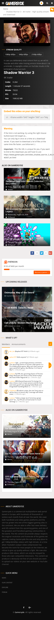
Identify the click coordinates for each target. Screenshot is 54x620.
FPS (6, 94)
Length (8, 86)
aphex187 (12, 357)
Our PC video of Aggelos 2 (18, 239)
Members (6, 344)
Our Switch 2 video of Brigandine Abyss (23, 428)
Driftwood (12, 390)
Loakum (12, 363)
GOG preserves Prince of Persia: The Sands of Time (26, 477)
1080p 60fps (10, 54)
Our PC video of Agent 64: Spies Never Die (24, 453)
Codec (7, 82)
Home (5, 9)
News (4, 578)
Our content (7, 583)
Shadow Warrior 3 (19, 72)
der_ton (12, 351)
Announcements (18, 344)
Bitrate (8, 90)
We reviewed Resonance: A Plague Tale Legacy (25, 210)
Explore (5, 587)
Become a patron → (42, 272)
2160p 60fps (37, 54)
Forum (4, 592)
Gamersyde (19, 612)
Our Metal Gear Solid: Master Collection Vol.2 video (24, 182)
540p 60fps (23, 54)
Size (7, 98)
